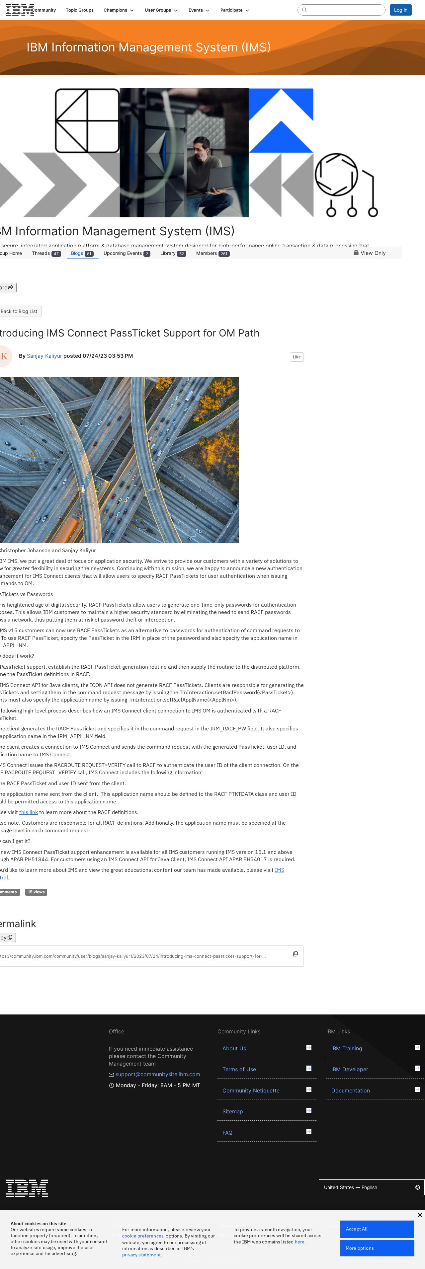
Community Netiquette (251, 1090)
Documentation (350, 1090)
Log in (400, 10)
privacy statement (141, 1255)
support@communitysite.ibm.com (158, 1074)
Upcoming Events (126, 253)
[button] (119, 10)
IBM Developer (349, 1069)
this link (28, 812)
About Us (234, 1048)
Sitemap (232, 1111)
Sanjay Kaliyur (44, 355)
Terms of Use (239, 1069)
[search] (304, 9)
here (300, 1242)
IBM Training (346, 1048)
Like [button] (297, 356)
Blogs (81, 253)
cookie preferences (143, 1236)
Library (172, 253)
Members (211, 253)
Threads (45, 253)
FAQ (227, 1132)
